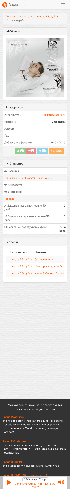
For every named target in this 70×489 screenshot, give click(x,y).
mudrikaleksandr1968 (26, 178)
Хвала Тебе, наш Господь (50, 273)
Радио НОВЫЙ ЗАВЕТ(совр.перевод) (25, 475)
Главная (10, 16)
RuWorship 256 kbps (36, 479)
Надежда (9, 178)
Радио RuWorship (13, 417)
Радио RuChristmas (14, 441)
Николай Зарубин (47, 16)
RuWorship (16, 4)
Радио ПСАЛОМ (12, 462)
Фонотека (26, 16)
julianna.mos (45, 178)
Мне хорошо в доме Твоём (51, 266)
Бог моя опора (44, 259)
